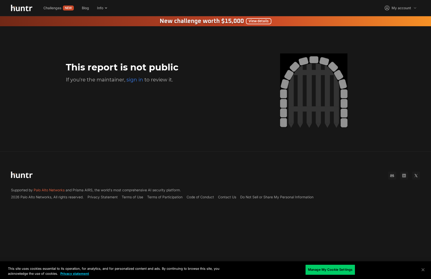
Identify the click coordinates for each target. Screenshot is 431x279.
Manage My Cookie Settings (330, 270)
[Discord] (392, 176)
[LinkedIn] (404, 176)
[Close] (423, 269)
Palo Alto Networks (49, 190)
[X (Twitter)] (416, 176)
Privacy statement (74, 274)
